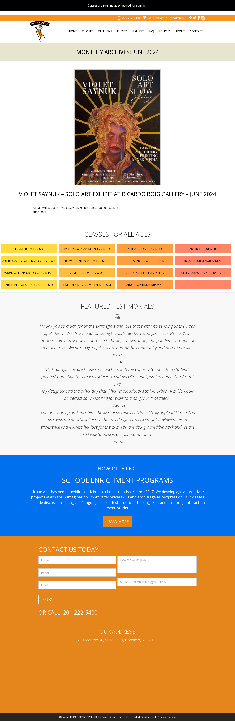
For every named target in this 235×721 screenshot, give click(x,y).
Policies (165, 31)
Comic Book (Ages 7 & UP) (87, 272)
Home (73, 31)
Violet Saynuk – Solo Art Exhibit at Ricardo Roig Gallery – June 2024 (117, 194)
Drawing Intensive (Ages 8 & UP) (87, 260)
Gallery (138, 31)
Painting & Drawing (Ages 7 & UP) (87, 248)
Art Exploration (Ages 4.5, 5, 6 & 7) (29, 284)
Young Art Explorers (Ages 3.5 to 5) (29, 272)
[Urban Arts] (40, 32)
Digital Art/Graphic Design (145, 260)
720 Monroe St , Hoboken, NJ (166, 18)
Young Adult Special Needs (145, 272)
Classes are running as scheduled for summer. (117, 5)
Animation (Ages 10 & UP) (145, 248)
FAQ (151, 31)
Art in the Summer (203, 248)
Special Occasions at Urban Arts (202, 272)
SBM (160, 717)
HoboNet (171, 717)
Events (122, 31)
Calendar (105, 31)
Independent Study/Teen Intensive (87, 284)
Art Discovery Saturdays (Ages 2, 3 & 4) (29, 260)
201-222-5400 (131, 18)
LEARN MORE (117, 521)
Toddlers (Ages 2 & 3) (29, 248)
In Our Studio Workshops (202, 260)
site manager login (122, 717)
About (180, 31)
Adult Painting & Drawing (144, 284)
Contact (196, 31)
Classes (87, 31)
